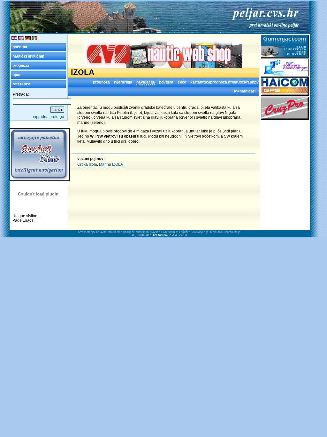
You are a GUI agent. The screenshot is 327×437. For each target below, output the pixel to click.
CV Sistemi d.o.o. (165, 235)
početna (19, 47)
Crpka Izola (87, 164)
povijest (166, 82)
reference (21, 84)
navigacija (145, 82)
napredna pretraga (48, 117)
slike (182, 82)
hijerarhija (123, 82)
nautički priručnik (28, 56)
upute (17, 75)
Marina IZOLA (111, 164)
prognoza (20, 65)
